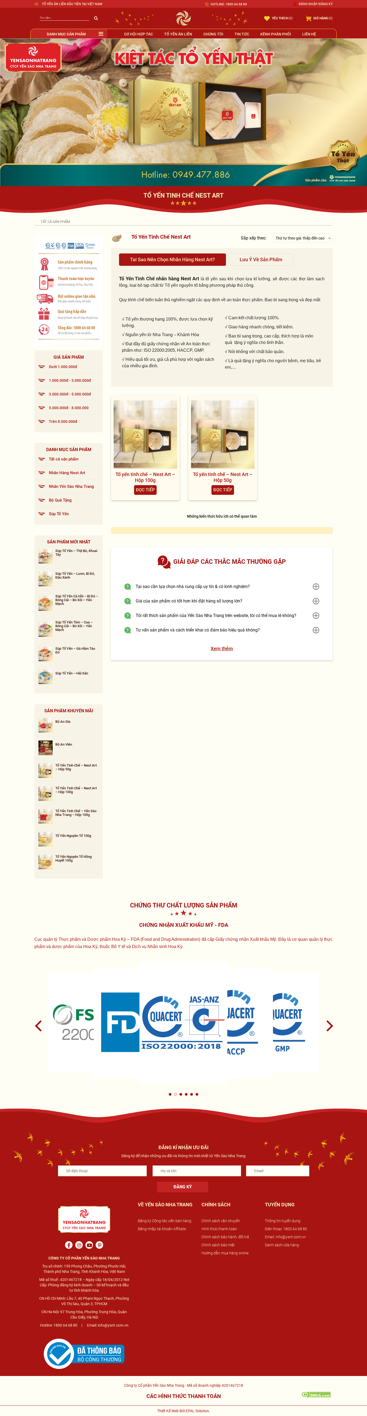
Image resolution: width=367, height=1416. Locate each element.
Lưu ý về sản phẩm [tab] (261, 259)
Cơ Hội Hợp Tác (138, 34)
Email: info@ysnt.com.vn (285, 1237)
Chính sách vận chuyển (221, 1221)
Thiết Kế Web (168, 1411)
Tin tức (242, 34)
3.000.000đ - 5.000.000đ (70, 394)
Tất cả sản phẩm (63, 459)
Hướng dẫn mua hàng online (225, 1253)
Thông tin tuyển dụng (282, 1221)
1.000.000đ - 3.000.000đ (70, 380)
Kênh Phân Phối (275, 34)
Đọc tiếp (145, 489)
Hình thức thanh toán (219, 1229)
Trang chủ (37, 221)
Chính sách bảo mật (218, 1245)
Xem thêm (222, 648)
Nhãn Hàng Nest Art (67, 472)
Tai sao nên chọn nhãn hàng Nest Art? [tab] (172, 259)
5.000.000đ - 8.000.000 (69, 408)
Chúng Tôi (213, 34)
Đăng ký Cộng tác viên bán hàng (164, 1221)
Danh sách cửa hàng (282, 1245)
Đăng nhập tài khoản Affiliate (162, 1229)
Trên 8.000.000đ (63, 421)
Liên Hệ (309, 34)
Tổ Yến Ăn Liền (178, 34)
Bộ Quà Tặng (60, 500)
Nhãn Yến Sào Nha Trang (71, 486)
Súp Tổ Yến (59, 513)
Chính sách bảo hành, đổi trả (225, 1237)
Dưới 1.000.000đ (63, 367)
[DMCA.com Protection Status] (316, 1394)
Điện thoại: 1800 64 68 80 (286, 1229)
